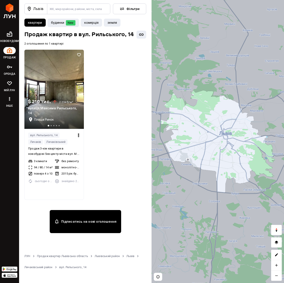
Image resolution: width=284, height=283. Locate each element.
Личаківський (55, 141)
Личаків (35, 141)
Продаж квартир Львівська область (62, 256)
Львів (130, 256)
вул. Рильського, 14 (43, 135)
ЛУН (27, 256)
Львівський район (107, 256)
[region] (218, 141)
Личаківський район (38, 267)
